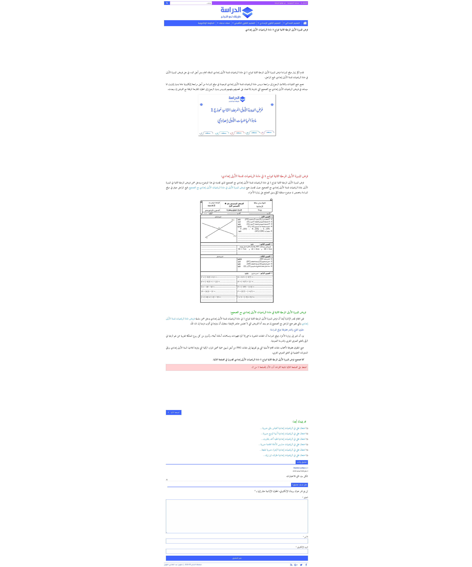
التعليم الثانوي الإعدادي (270, 23)
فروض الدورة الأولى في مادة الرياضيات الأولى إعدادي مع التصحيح (217, 188)
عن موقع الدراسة (280, 3)
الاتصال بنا (304, 3)
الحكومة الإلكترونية (206, 23)
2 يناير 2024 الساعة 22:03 (300, 471)
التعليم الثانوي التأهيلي (244, 23)
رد (166, 479)
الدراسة (237, 12)
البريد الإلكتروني (302, 547)
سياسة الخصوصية (293, 3)
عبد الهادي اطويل (170, 564)
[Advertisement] (237, 52)
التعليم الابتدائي (292, 23)
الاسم (305, 537)
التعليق (305, 497)
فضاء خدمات (224, 23)
